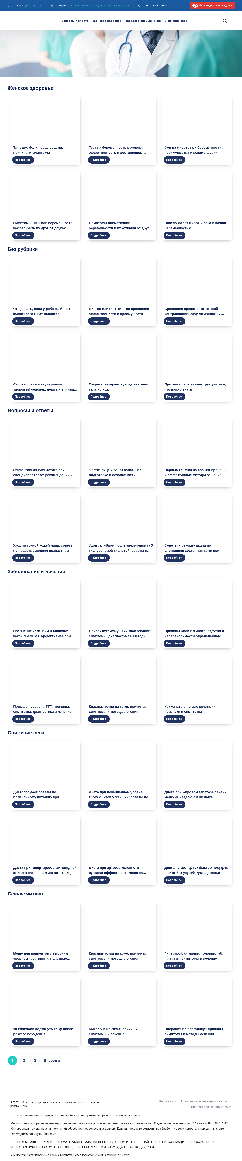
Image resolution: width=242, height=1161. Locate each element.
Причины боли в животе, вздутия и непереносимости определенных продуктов (194, 636)
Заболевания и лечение (143, 20)
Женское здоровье (107, 20)
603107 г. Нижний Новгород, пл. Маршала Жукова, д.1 (98, 5)
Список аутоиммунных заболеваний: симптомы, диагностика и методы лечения (120, 636)
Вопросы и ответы (75, 20)
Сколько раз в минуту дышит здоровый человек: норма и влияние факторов (44, 389)
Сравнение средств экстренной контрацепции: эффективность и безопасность (192, 314)
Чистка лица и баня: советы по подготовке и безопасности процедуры (115, 475)
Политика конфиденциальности (204, 1101)
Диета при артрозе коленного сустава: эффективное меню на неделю (116, 873)
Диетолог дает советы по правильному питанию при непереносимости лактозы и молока (44, 797)
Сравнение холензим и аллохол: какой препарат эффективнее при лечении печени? (42, 636)
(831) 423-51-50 (33, 5)
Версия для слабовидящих (215, 5)
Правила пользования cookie (211, 1107)
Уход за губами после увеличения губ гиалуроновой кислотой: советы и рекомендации (121, 551)
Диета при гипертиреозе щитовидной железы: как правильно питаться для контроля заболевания (45, 873)
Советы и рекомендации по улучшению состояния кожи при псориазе (191, 551)
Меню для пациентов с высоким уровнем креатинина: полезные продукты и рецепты (40, 959)
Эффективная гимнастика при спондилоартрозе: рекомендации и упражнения (43, 475)
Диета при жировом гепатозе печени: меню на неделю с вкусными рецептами (196, 797)
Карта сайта (167, 1101)
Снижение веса (175, 20)
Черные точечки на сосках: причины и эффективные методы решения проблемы (195, 475)
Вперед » (52, 1060)
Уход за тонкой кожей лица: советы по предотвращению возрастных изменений (43, 551)
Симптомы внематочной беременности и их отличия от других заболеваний (121, 228)
